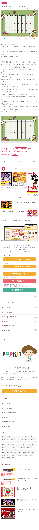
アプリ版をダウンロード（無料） (19, 259)
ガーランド (5, 442)
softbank (21, 436)
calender (16, 154)
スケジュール (11, 148)
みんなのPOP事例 (20, 317)
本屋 (25, 452)
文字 (34, 449)
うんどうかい (6, 439)
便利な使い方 (20, 330)
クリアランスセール (15, 442)
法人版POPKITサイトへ (19, 290)
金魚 (4, 457)
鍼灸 (9, 457)
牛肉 (9, 455)
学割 (11, 449)
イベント (5, 151)
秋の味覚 (19, 455)
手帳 (4, 148)
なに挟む (14, 439)
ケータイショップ (26, 442)
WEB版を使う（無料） (19, 274)
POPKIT (24, 148)
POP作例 (4, 3)
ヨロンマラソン (16, 447)
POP (18, 148)
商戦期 (29, 447)
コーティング (6, 444)
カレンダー (12, 151)
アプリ (27, 439)
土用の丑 (5, 449)
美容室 (25, 455)
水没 (4, 455)
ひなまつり (21, 439)
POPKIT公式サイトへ (19, 281)
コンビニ (34, 442)
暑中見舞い (14, 452)
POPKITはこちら (19, 391)
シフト (13, 444)
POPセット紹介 (20, 312)
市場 (16, 449)
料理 (4, 452)
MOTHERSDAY (13, 436)
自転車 (31, 455)
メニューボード (6, 447)
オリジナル (22, 154)
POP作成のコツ (20, 326)
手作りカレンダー (7, 154)
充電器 (23, 447)
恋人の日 (28, 449)
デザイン (19, 444)
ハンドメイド (27, 444)
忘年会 (21, 449)
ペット (34, 444)
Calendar (5, 436)
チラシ (30, 148)
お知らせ (20, 321)
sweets (28, 436)
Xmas (34, 436)
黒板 (14, 457)
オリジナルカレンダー (22, 151)
